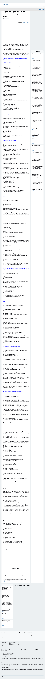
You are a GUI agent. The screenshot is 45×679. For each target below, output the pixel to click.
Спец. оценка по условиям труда (5, 667)
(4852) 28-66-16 (9, 653)
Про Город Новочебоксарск (20, 633)
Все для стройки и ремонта (5, 6)
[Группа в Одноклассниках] (27, 635)
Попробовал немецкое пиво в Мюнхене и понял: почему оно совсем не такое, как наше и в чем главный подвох (16, 571)
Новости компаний (3, 642)
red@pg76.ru (11, 654)
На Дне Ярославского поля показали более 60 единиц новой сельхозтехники (15, 576)
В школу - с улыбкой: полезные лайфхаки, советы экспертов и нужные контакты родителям (14, 580)
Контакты (2, 644)
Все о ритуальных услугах (16, 6)
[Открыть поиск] (42, 4)
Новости (18, 644)
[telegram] (7, 549)
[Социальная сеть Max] (31, 635)
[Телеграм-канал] (29, 635)
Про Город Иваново (11, 632)
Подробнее (41, 669)
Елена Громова (26, 22)
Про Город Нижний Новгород (12, 633)
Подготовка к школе (35, 6)
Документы (2, 637)
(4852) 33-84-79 (7, 654)
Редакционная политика (12, 644)
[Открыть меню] (2, 4)
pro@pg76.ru (12, 653)
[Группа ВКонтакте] (25, 635)
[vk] (4, 549)
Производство (6, 18)
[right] (44, 7)
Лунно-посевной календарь (26, 6)
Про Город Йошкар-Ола (19, 632)
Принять (41, 9)
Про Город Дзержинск (4, 632)
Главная (2, 645)
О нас (18, 642)
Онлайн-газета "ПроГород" (12, 637)
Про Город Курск (3, 633)
